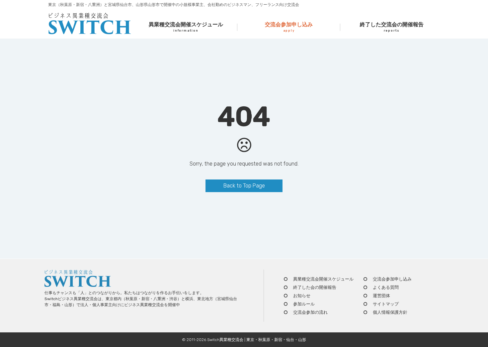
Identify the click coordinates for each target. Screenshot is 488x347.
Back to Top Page (244, 185)
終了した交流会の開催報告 (392, 26)
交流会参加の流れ (310, 312)
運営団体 (381, 295)
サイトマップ (386, 303)
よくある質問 (386, 287)
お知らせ (301, 295)
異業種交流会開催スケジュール (186, 26)
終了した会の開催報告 (314, 287)
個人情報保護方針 (390, 312)
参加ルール (304, 303)
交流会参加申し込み (289, 26)
